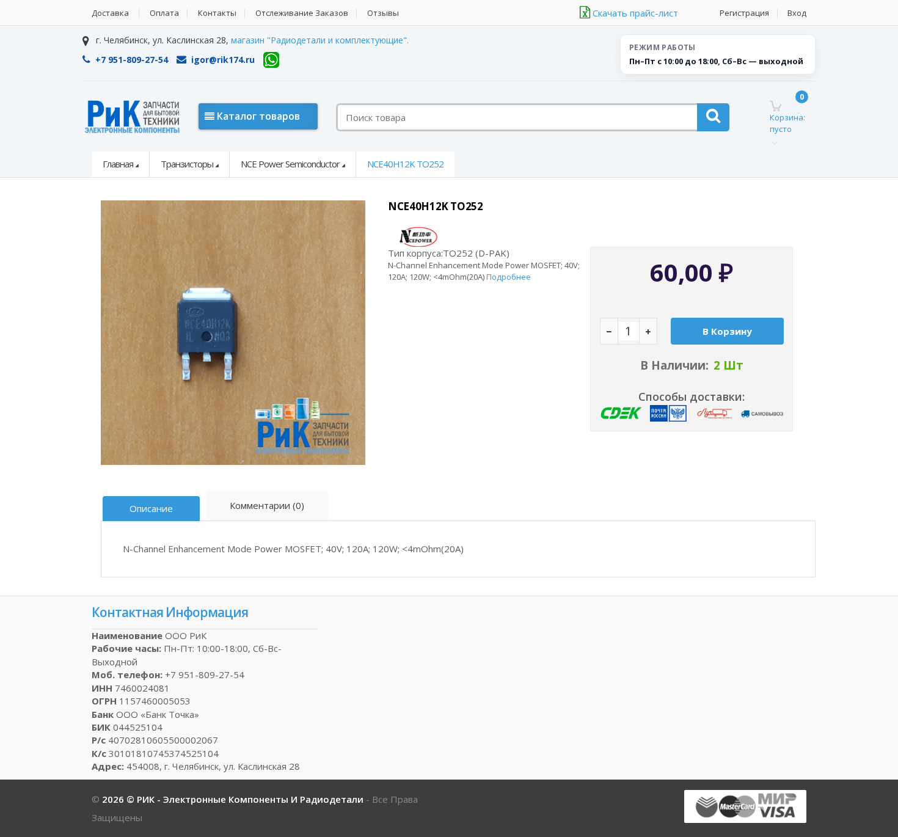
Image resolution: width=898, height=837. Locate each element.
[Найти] (713, 117)
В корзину (727, 331)
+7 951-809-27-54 (131, 59)
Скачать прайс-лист (634, 13)
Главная (118, 164)
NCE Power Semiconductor (290, 164)
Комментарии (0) (267, 505)
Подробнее (508, 276)
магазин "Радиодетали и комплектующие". (320, 40)
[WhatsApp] (271, 60)
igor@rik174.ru (223, 59)
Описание (151, 508)
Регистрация (744, 13)
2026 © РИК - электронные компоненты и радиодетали (234, 799)
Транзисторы (187, 164)
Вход (796, 13)
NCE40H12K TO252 (405, 164)
